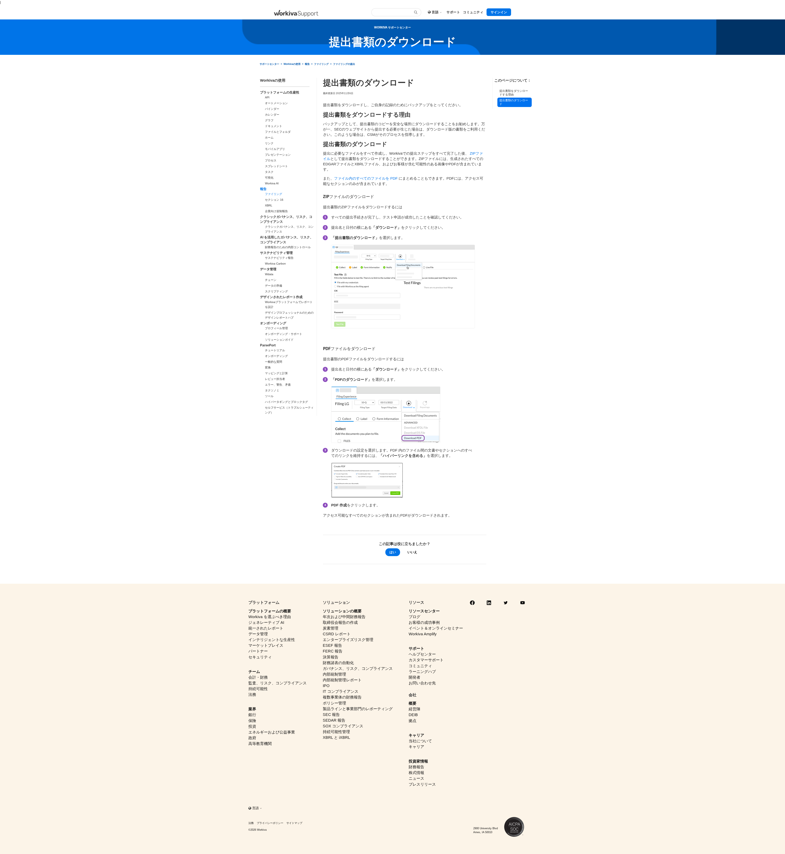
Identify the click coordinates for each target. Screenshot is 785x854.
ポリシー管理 (334, 703)
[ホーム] (296, 13)
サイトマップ (294, 823)
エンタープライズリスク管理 (348, 640)
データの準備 (273, 285)
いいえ (412, 552)
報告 (307, 64)
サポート (416, 648)
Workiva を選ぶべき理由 (269, 617)
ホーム (269, 137)
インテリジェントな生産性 (271, 640)
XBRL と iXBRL (336, 737)
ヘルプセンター (422, 654)
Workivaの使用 (292, 64)
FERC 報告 (332, 651)
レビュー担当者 (275, 379)
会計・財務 (258, 677)
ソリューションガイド (279, 339)
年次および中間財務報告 (344, 617)
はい (392, 552)
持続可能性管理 (336, 732)
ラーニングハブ (422, 671)
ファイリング (321, 64)
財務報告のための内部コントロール (288, 247)
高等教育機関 (260, 743)
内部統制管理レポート (342, 680)
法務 (252, 694)
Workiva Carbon (275, 263)
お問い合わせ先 (422, 683)
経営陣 (414, 709)
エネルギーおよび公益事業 (271, 732)
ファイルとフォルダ (278, 131)
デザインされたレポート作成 (281, 297)
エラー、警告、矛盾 (278, 384)
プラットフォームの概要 (269, 611)
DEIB (413, 715)
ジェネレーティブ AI (266, 622)
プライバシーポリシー (270, 823)
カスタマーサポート (426, 660)
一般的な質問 (273, 361)
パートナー (258, 651)
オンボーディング (273, 323)
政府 (252, 738)
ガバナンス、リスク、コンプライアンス (358, 668)
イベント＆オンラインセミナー (436, 628)
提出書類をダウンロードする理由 (513, 92)
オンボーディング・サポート (283, 334)
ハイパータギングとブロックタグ (286, 401)
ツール (269, 396)
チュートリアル (275, 350)
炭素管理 (330, 628)
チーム (254, 671)
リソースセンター (424, 611)
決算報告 (330, 657)
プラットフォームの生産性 (279, 92)
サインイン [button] (499, 12)
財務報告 (416, 767)
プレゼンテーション (278, 154)
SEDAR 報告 (334, 720)
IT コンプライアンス (340, 691)
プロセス (270, 160)
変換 (268, 367)
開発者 (414, 677)
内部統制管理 (334, 674)
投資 (252, 726)
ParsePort (268, 345)
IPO (326, 686)
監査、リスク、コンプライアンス (277, 683)
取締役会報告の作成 (340, 622)
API (267, 97)
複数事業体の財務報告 (342, 697)
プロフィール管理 (276, 328)
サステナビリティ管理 (276, 253)
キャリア (416, 735)
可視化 (269, 177)
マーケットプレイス (265, 645)
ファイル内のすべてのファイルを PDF (366, 178)
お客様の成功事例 (424, 622)
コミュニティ (420, 666)
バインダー (272, 108)
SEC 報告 (331, 714)
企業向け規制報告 (276, 211)
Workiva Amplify (423, 634)
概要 (412, 703)
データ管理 (268, 269)
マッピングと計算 (276, 373)
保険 (252, 721)
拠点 (412, 721)
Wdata (269, 274)
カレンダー (272, 114)
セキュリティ (260, 657)
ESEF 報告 (332, 645)
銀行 (252, 715)
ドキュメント (273, 126)
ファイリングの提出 (344, 64)
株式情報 (416, 773)
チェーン (270, 280)
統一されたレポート (265, 628)
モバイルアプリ (275, 149)
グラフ (269, 120)
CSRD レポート (337, 634)
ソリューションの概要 (342, 611)
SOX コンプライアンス (343, 726)
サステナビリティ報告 (279, 257)
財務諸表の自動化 (338, 663)
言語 (435, 12)
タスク (269, 172)
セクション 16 (274, 199)
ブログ (414, 617)
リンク (269, 143)
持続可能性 (258, 689)
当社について (420, 741)
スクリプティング (276, 291)
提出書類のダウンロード (513, 102)
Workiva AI (272, 183)
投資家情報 (418, 761)
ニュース (416, 778)
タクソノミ (272, 390)
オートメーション (276, 103)
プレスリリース (422, 784)
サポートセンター (269, 64)
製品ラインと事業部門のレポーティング (358, 709)
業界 (252, 709)
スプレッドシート (276, 166)
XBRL (268, 205)
